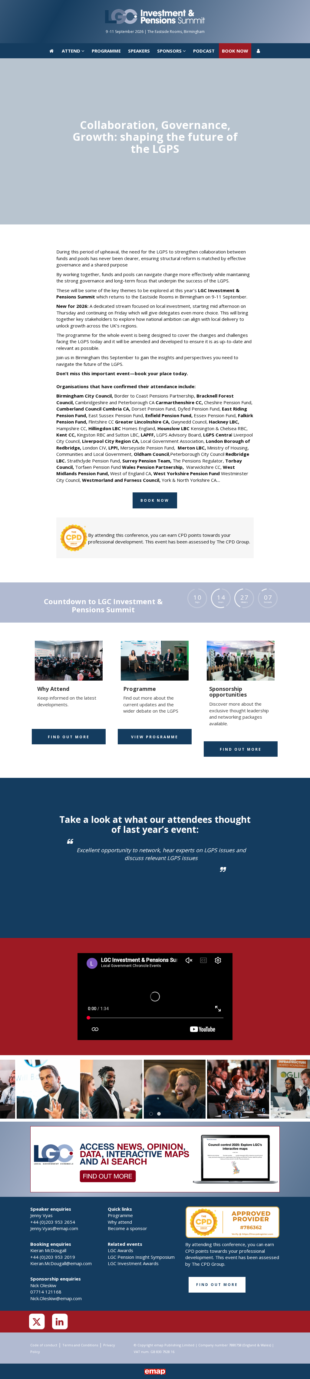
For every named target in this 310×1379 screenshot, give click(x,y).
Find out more (69, 736)
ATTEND (71, 8)
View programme (154, 736)
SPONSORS (170, 8)
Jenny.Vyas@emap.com (54, 1228)
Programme (120, 1215)
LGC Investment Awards (133, 1263)
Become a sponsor (127, 1228)
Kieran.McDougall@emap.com (61, 1263)
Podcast (204, 8)
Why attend (120, 1222)
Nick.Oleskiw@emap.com (56, 1298)
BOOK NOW (235, 8)
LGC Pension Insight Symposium (141, 1257)
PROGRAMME (106, 8)
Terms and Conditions (80, 1345)
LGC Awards (120, 1250)
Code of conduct (43, 1345)
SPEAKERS (139, 8)
